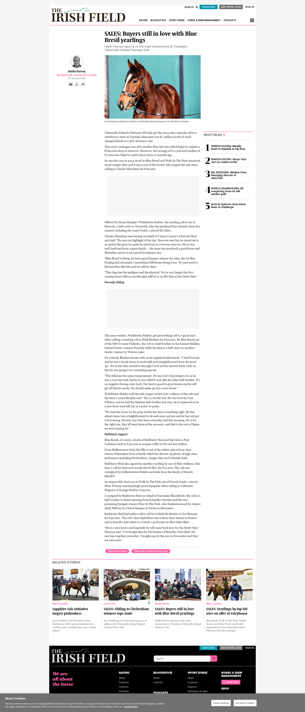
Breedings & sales (198, 691)
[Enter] (213, 658)
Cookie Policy (131, 706)
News (122, 677)
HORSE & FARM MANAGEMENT (204, 20)
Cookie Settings (221, 703)
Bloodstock (64, 75)
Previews (124, 691)
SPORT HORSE (177, 20)
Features (124, 682)
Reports (192, 686)
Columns (124, 686)
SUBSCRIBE (208, 7)
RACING (143, 20)
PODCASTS (230, 20)
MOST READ (213, 135)
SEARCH (189, 7)
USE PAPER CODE (231, 7)
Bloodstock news (86, 75)
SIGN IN (249, 7)
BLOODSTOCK (158, 20)
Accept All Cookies (245, 703)
